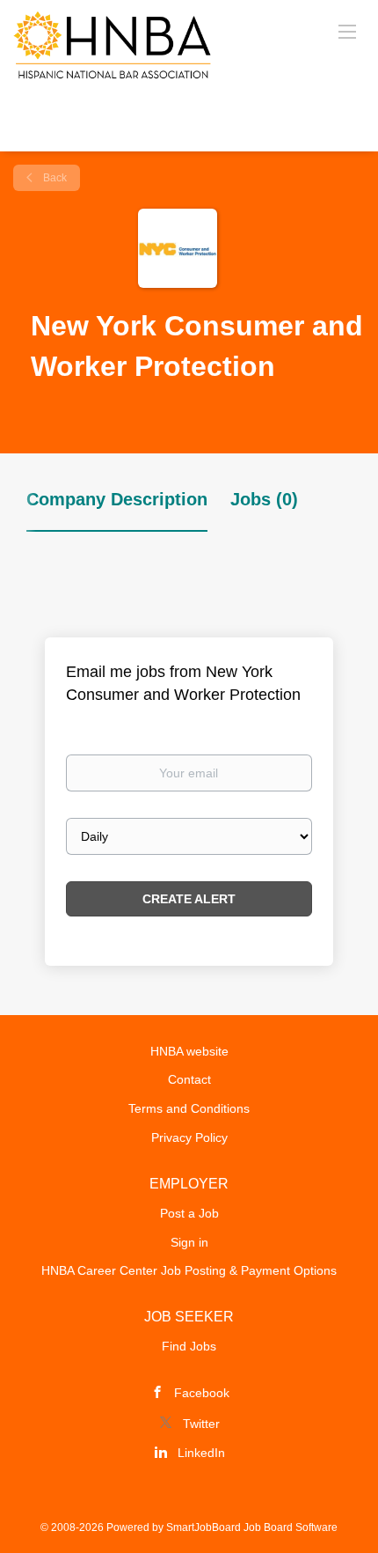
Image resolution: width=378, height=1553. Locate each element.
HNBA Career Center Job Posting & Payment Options (189, 1270)
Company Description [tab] (116, 499)
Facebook (201, 1393)
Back (53, 178)
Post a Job (189, 1213)
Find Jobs (189, 1346)
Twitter (201, 1424)
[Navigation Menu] (347, 31)
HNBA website (189, 1051)
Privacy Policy (189, 1137)
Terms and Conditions (189, 1108)
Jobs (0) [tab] (264, 499)
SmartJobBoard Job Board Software (252, 1527)
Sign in (189, 1242)
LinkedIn (201, 1453)
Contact (189, 1079)
